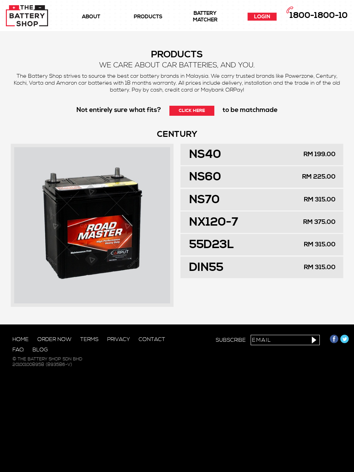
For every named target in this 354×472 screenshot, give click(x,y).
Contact (152, 339)
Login (262, 16)
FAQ (18, 349)
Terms (89, 339)
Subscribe (231, 340)
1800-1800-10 (319, 15)
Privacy (118, 339)
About (91, 16)
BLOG (40, 349)
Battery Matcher (205, 16)
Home (20, 339)
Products (148, 16)
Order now (54, 339)
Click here (192, 110)
